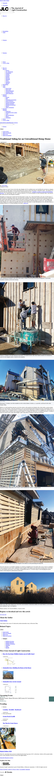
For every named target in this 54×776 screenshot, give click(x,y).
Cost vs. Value (6, 63)
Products (5, 40)
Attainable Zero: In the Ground (12, 681)
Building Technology (10, 644)
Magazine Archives (13, 122)
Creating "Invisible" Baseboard (12, 709)
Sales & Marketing (10, 58)
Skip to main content (4, 0)
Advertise (5, 769)
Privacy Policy (16, 769)
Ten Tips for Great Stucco (10, 723)
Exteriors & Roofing (10, 46)
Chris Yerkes (4, 185)
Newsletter (5, 5)
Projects (7, 17)
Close (2, 775)
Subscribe (5, 3)
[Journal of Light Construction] (13, 10)
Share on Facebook (7, 135)
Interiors (7, 30)
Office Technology (10, 51)
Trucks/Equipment (10, 36)
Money (7, 59)
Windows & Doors (10, 47)
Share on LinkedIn (7, 132)
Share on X (5, 134)
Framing (7, 21)
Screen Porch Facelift (9, 716)
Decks (4, 61)
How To (5, 16)
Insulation (8, 28)
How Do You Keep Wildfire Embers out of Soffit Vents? (19, 654)
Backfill (7, 647)
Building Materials (10, 642)
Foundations (8, 19)
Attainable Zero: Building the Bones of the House (17, 668)
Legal (7, 56)
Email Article (6, 131)
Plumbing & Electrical (10, 49)
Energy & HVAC (9, 45)
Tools (4, 32)
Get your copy (3, 614)
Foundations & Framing (11, 44)
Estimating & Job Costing (11, 55)
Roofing (7, 23)
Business (5, 53)
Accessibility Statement (25, 769)
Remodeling (5, 31)
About (1, 769)
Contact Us (10, 769)
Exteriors (8, 22)
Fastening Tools (9, 37)
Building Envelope (10, 641)
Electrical (8, 24)
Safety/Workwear (9, 38)
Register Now (3, 701)
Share (2, 129)
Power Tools (8, 33)
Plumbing (8, 26)
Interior (7, 50)
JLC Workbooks (9, 18)
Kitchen (7, 41)
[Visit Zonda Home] (6, 772)
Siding (7, 646)
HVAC (7, 27)
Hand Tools (8, 35)
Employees (8, 54)
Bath (7, 42)
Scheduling (8, 60)
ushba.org (25, 203)
